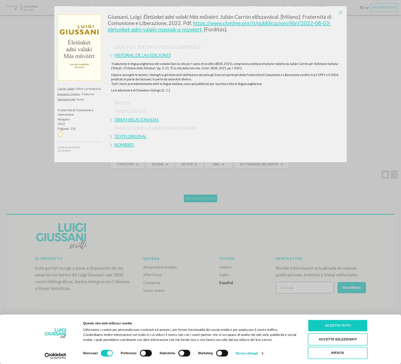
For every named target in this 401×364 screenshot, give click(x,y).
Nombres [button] (124, 144)
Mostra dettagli (247, 353)
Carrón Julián (66, 88)
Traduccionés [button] (129, 111)
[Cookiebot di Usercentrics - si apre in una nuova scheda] (55, 356)
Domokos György (69, 94)
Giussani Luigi (66, 99)
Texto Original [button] (130, 136)
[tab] (225, 55)
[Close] (340, 12)
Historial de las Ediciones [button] (142, 55)
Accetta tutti (338, 325)
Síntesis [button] (122, 102)
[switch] (146, 353)
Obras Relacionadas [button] (136, 119)
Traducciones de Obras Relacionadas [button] (155, 127)
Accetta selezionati (338, 339)
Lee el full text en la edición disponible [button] (157, 46)
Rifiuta (337, 353)
